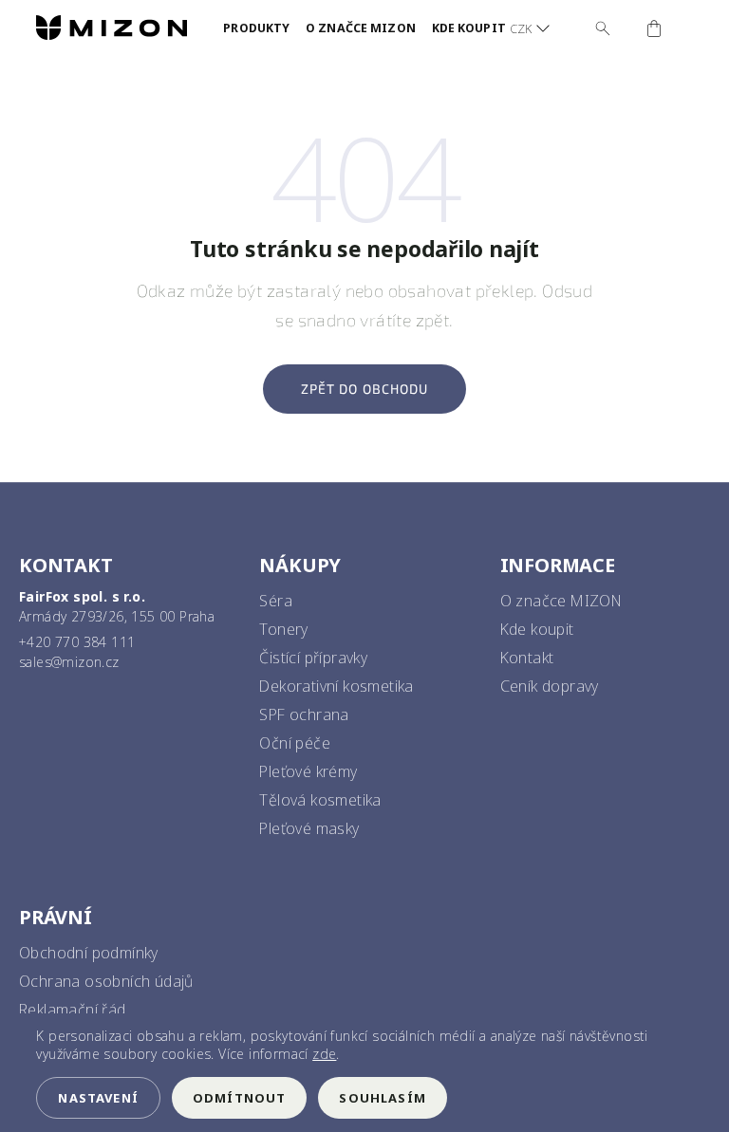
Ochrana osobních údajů (106, 981)
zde (324, 1054)
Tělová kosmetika (320, 799)
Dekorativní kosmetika (336, 686)
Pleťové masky (309, 828)
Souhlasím (382, 1097)
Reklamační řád (72, 1009)
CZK (521, 28)
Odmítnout (240, 1097)
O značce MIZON (561, 600)
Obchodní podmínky (89, 952)
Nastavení (98, 1097)
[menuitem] (256, 28)
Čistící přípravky (313, 657)
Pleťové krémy (308, 771)
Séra (275, 600)
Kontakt (527, 657)
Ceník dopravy (549, 686)
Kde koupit (537, 629)
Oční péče (294, 743)
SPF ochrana (303, 714)
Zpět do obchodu (365, 388)
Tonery (283, 629)
